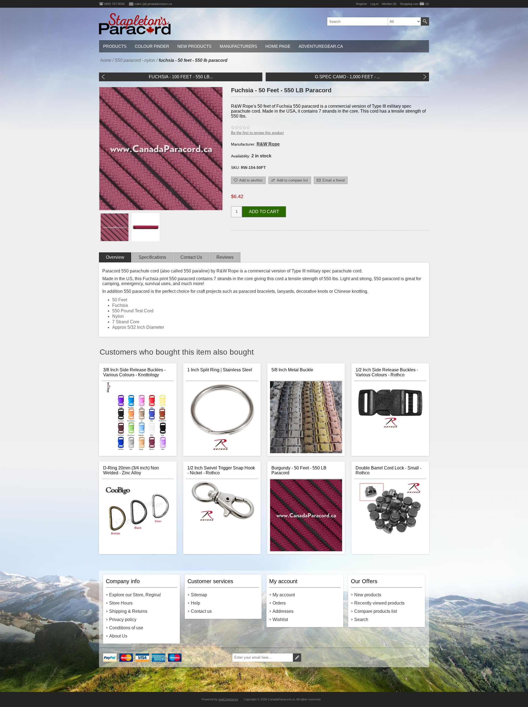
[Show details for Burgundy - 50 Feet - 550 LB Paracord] (306, 515)
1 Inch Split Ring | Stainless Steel (219, 370)
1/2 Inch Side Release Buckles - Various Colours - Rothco (387, 372)
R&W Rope (268, 144)
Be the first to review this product (257, 133)
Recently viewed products (379, 603)
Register (361, 3)
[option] (114, 227)
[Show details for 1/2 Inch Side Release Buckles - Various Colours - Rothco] (390, 417)
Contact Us (191, 257)
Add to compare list (292, 180)
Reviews (224, 257)
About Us (118, 636)
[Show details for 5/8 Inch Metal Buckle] (306, 417)
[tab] (115, 257)
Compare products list (375, 611)
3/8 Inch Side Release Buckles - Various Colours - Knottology (134, 372)
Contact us (201, 611)
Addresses (283, 611)
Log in (374, 3)
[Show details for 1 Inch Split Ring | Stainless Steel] (222, 417)
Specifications (152, 257)
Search (425, 21)
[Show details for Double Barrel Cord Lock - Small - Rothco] (390, 515)
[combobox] (374, 21)
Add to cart (264, 211)
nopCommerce (228, 699)
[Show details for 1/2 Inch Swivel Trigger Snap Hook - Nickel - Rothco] (222, 515)
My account (284, 594)
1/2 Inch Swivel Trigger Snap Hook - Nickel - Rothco (221, 470)
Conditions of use (126, 627)
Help (195, 603)
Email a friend (334, 180)
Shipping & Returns (128, 611)
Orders (279, 603)
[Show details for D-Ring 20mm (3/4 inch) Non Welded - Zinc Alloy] (138, 515)
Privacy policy (122, 619)
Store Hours (121, 603)
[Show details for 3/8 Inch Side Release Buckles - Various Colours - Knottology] (138, 417)
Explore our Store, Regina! (135, 594)
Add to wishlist (251, 180)
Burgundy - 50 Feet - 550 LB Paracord (298, 470)
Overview (115, 257)
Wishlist (280, 619)
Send (297, 657)
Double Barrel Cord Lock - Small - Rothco (388, 470)
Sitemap (199, 594)
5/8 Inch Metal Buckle (292, 370)
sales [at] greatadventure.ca (153, 3)
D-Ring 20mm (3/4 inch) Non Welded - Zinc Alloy (131, 470)
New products (367, 594)
